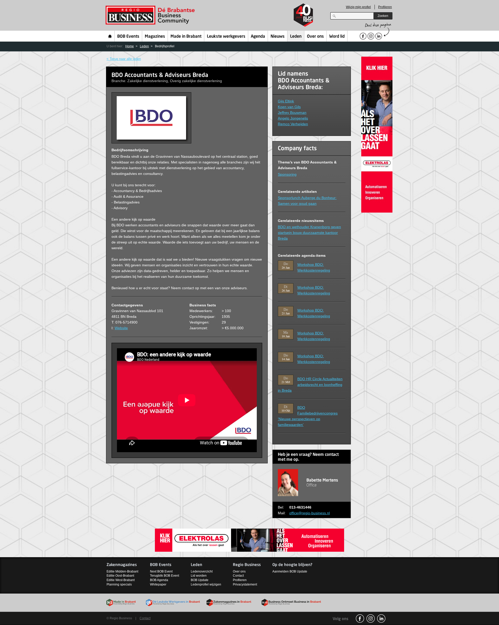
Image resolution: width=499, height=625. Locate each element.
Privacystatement (245, 584)
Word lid (337, 37)
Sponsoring (287, 174)
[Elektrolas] (376, 134)
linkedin (381, 618)
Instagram (370, 618)
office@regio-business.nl (309, 513)
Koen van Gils (289, 107)
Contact (238, 575)
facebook (360, 618)
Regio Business (151, 15)
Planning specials (119, 584)
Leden (295, 37)
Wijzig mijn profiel (358, 7)
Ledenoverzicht (202, 571)
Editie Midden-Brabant (122, 571)
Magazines (155, 37)
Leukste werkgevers (226, 37)
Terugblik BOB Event (164, 575)
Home (110, 36)
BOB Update (199, 580)
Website (121, 328)
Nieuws (278, 37)
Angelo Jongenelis (293, 118)
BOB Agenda (159, 580)
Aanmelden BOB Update (289, 571)
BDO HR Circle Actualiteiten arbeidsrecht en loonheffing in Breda (310, 384)
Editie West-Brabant (121, 580)
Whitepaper (158, 584)
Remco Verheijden (293, 124)
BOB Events (128, 37)
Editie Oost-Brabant (120, 575)
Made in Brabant (185, 37)
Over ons (315, 37)
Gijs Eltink (286, 101)
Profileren (385, 7)
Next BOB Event (161, 571)
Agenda (258, 37)
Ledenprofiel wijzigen (206, 584)
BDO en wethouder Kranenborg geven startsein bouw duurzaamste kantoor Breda (309, 232)
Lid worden (199, 575)
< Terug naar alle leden (124, 59)
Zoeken (383, 16)
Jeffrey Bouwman (292, 112)
